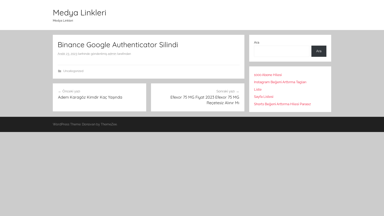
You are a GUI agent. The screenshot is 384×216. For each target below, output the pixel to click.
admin (112, 54)
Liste (258, 89)
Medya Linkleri (79, 12)
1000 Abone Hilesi (268, 75)
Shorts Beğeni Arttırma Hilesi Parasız (282, 104)
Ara (256, 42)
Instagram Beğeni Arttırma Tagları (280, 82)
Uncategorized (73, 71)
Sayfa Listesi (263, 97)
